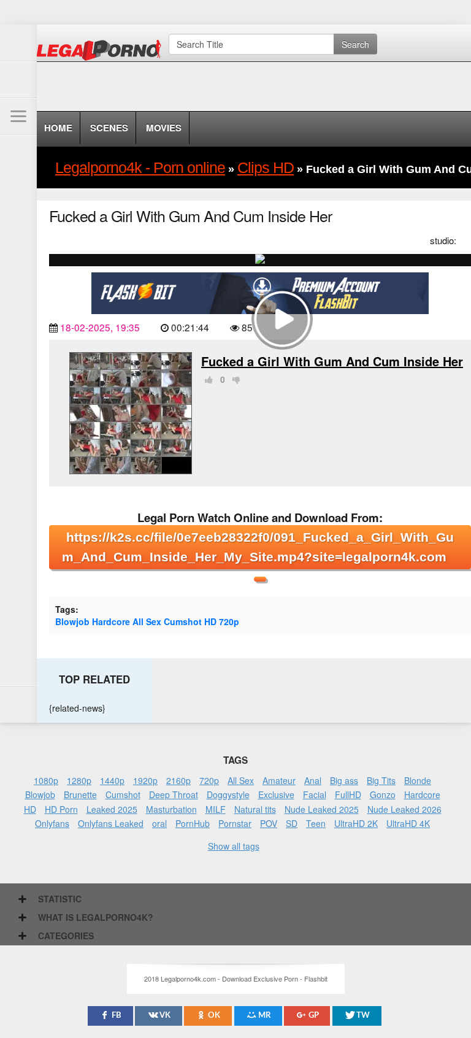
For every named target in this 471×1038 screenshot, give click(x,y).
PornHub (192, 823)
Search (355, 44)
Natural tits (255, 809)
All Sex (146, 621)
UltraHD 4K (408, 823)
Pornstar (234, 823)
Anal (312, 780)
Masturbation (171, 809)
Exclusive (276, 794)
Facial (314, 794)
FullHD (348, 794)
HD (210, 621)
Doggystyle (228, 794)
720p (229, 621)
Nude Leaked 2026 (404, 809)
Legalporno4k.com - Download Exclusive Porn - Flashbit (103, 52)
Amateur (279, 780)
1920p (145, 780)
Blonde (417, 780)
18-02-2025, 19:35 (100, 327)
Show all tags (233, 846)
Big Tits (381, 780)
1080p (46, 780)
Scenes (109, 127)
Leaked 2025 (111, 809)
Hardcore (111, 621)
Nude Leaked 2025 (322, 809)
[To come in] (18, 79)
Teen (316, 823)
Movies (164, 127)
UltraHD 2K (356, 823)
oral (159, 823)
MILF (215, 809)
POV (268, 823)
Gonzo (383, 794)
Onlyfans (52, 823)
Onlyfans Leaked (111, 823)
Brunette (80, 794)
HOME (58, 127)
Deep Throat (173, 794)
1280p (79, 780)
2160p (178, 780)
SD (291, 823)
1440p (112, 780)
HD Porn (61, 809)
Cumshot (183, 621)
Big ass (344, 780)
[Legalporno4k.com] (18, 43)
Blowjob (72, 621)
